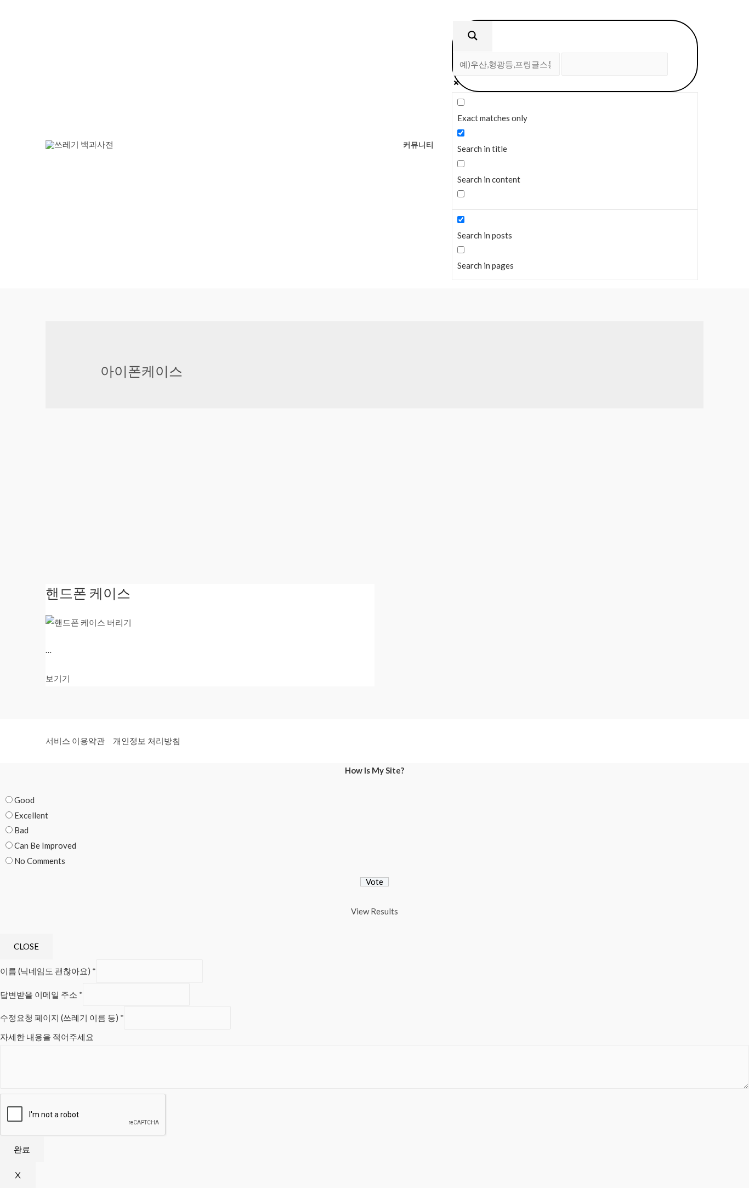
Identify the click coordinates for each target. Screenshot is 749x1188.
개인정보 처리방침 (146, 741)
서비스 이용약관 (75, 741)
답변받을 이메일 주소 (41, 994)
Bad (21, 830)
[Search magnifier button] (472, 36)
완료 (22, 1149)
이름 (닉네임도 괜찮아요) (48, 971)
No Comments (39, 861)
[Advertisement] (374, 501)
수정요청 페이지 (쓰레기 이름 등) (62, 1017)
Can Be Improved (45, 845)
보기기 (58, 678)
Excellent (31, 815)
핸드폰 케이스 (88, 592)
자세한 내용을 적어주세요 (47, 1037)
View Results (374, 911)
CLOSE (26, 946)
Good (24, 800)
